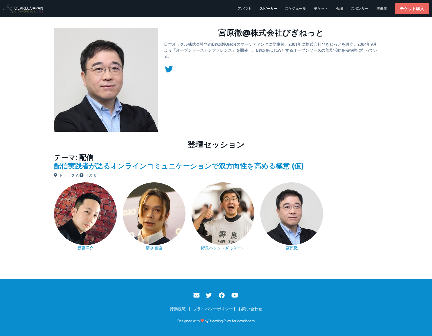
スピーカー (268, 8)
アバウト (245, 8)
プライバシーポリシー (213, 309)
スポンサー (359, 8)
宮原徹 (292, 248)
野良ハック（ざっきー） (223, 248)
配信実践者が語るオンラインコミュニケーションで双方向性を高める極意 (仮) (179, 166)
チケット (321, 8)
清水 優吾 (154, 248)
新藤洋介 (86, 248)
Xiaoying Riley (220, 321)
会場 (339, 8)
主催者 (381, 8)
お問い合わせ (250, 309)
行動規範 (178, 309)
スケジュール (295, 8)
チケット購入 (412, 8)
